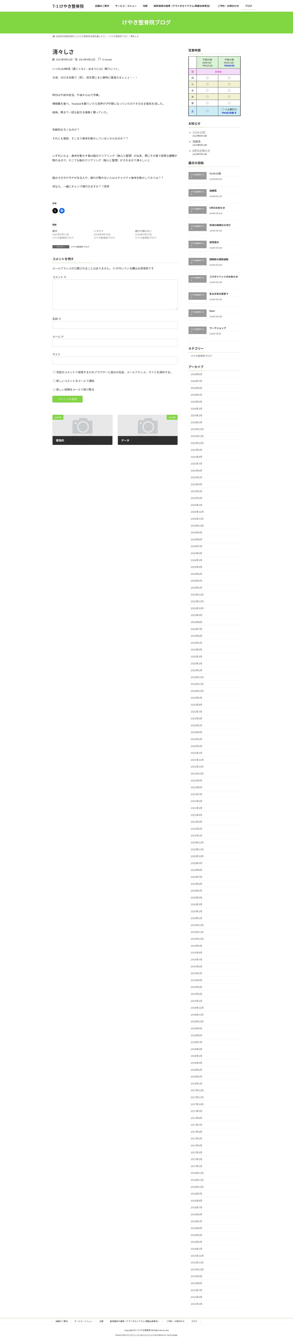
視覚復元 (214, 242)
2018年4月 (196, 1062)
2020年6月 (196, 883)
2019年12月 (197, 925)
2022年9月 (196, 697)
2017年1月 (196, 1166)
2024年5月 (196, 560)
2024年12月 (197, 511)
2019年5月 (196, 973)
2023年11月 (197, 601)
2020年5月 (196, 890)
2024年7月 (196, 546)
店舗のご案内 (62, 1321)
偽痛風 (196, 141)
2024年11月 (197, 518)
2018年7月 (196, 1042)
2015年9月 (196, 1276)
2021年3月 (196, 821)
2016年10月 (197, 1186)
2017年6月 (196, 1131)
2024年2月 (196, 580)
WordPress (131, 1335)
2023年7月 (196, 628)
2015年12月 (197, 1255)
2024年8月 (196, 539)
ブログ (194, 1321)
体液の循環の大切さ (220, 224)
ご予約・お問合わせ (175, 1321)
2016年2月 (196, 1241)
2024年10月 (197, 525)
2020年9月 (196, 863)
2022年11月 (197, 684)
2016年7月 (196, 1207)
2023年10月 (197, 608)
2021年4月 (196, 814)
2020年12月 (197, 842)
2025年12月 (197, 429)
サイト (56, 354)
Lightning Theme (146, 1335)
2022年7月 (196, 711)
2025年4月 (196, 484)
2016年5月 (196, 1221)
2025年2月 (196, 498)
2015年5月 (196, 1303)
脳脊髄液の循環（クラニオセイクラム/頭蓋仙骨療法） (135, 1321)
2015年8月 (196, 1283)
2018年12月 (197, 1007)
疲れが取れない (143, 231)
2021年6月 (196, 801)
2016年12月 (197, 1173)
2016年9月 (196, 1193)
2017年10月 (197, 1104)
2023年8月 (196, 622)
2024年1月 (196, 587)
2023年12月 (197, 594)
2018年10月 (197, 1021)
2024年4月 (196, 566)
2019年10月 (197, 938)
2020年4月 (196, 897)
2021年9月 (196, 780)
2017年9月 (196, 1111)
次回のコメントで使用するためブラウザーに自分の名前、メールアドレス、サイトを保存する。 (114, 372)
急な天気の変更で (218, 293)
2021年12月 (197, 759)
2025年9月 (196, 449)
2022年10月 (197, 690)
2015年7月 (196, 1290)
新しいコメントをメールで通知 (75, 380)
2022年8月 (196, 704)
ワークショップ (217, 328)
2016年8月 (196, 1200)
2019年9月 (196, 945)
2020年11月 (197, 849)
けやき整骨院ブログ (80, 246)
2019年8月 (196, 952)
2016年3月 (196, 1234)
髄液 (54, 231)
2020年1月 (196, 918)
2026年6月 (196, 387)
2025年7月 (196, 463)
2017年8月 (196, 1117)
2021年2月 (196, 828)
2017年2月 (196, 1159)
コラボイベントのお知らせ (223, 276)
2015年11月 (197, 1262)
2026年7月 (196, 381)
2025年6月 (196, 470)
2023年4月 (196, 649)
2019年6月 (196, 966)
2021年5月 (196, 808)
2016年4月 (196, 1228)
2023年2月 (196, 663)
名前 (56, 318)
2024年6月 (196, 553)
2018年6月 (196, 1048)
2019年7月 (196, 959)
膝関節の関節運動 (218, 259)
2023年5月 (196, 642)
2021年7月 (196, 794)
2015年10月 (197, 1269)
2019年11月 (197, 931)
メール (58, 336)
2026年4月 (196, 401)
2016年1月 (196, 1248)
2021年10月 (197, 773)
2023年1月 (196, 670)
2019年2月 (196, 994)
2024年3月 (196, 573)
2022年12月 (197, 677)
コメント (59, 277)
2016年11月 (197, 1179)
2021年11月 (197, 766)
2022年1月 (196, 752)
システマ (98, 231)
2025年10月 (197, 442)
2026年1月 (196, 422)
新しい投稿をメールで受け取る (75, 389)
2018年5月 (196, 1055)
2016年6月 (196, 1214)
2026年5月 (196, 394)
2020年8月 (196, 869)
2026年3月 (196, 408)
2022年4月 (196, 732)
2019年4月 (196, 980)
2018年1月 (196, 1083)
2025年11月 (197, 436)
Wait (212, 310)
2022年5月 (196, 725)
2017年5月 (196, 1138)
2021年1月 (196, 835)
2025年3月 (196, 491)
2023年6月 (196, 635)
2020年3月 (196, 904)
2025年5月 (196, 477)
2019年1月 (196, 1000)
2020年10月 (197, 856)
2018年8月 (196, 1035)
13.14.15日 (198, 132)
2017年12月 (197, 1090)
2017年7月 (196, 1124)
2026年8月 (196, 374)
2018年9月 (196, 1028)
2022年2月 (196, 745)
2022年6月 (196, 718)
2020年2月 (196, 911)
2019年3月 (196, 987)
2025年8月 (196, 456)
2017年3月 (196, 1152)
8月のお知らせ (201, 150)
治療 (101, 1321)
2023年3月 (196, 656)
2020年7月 (196, 876)
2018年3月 (196, 1069)
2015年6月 (196, 1297)
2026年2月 (196, 415)
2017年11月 (197, 1097)
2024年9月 (196, 532)
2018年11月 (197, 1014)
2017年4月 (196, 1145)
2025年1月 (196, 504)
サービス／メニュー (83, 1321)
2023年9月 (196, 615)
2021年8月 (196, 787)
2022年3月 (196, 739)
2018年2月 (196, 1076)
